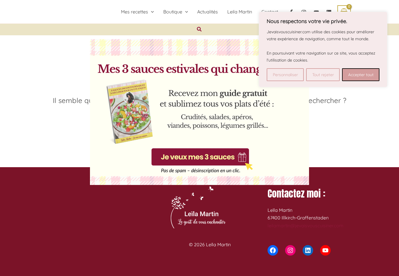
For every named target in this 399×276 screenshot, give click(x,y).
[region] (323, 49)
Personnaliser (285, 74)
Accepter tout (361, 74)
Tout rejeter (323, 74)
